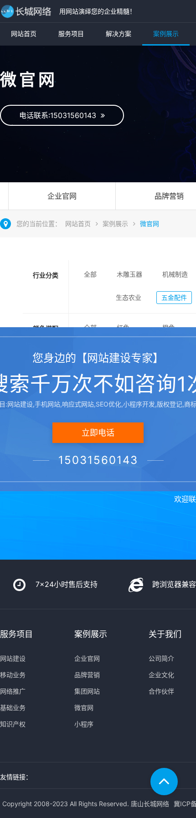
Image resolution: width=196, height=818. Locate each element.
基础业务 (13, 707)
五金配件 (174, 297)
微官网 (149, 223)
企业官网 (62, 196)
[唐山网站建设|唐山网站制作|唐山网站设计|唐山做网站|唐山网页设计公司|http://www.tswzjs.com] (27, 11)
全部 (90, 274)
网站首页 (23, 33)
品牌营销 (87, 675)
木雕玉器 (129, 274)
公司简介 (161, 658)
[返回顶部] (164, 781)
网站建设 (13, 658)
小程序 (83, 724)
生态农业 (128, 297)
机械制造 (175, 274)
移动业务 (13, 675)
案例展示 (166, 33)
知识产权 (13, 724)
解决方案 (118, 33)
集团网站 (87, 691)
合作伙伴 (161, 691)
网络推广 (13, 691)
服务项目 (71, 33)
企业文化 (161, 675)
